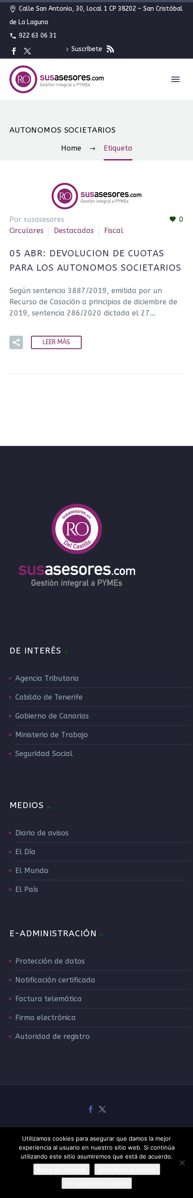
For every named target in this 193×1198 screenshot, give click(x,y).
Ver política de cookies (96, 1183)
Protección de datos (50, 961)
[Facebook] (14, 51)
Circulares (26, 230)
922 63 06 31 (38, 35)
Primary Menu (175, 79)
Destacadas (74, 230)
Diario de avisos (42, 833)
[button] (16, 342)
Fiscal (113, 230)
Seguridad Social (44, 753)
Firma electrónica (45, 1017)
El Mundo (31, 870)
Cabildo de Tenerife (49, 697)
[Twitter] (27, 51)
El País (26, 889)
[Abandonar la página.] (181, 1162)
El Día (25, 852)
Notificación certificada (55, 980)
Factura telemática (48, 999)
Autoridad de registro (52, 1036)
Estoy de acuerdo (61, 1169)
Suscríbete (87, 49)
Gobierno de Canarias (52, 716)
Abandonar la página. (127, 1169)
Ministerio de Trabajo (51, 735)
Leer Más (56, 342)
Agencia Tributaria (47, 678)
